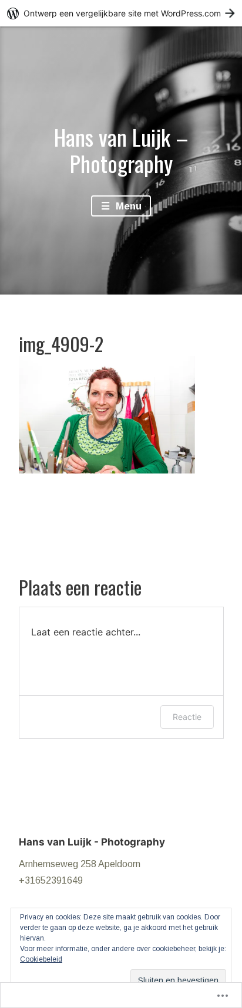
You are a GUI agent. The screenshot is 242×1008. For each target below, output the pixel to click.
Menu (127, 206)
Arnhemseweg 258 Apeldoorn (79, 864)
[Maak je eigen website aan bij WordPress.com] (121, 13)
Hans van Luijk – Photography (121, 150)
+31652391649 (51, 880)
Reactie (187, 717)
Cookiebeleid (41, 959)
